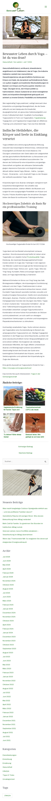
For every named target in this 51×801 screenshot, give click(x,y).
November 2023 (9, 641)
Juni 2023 (7, 661)
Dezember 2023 (9, 637)
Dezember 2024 (9, 613)
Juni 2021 (7, 740)
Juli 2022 (6, 693)
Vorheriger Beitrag (25, 447)
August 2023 (8, 653)
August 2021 (8, 732)
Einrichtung (7, 759)
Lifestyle (6, 771)
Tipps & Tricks (8, 775)
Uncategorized (9, 779)
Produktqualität (33, 257)
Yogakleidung (40, 118)
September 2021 (9, 728)
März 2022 (7, 708)
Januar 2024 (8, 633)
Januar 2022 (8, 717)
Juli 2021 (6, 736)
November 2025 (9, 581)
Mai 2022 (6, 701)
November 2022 (9, 681)
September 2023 (9, 649)
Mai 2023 (6, 665)
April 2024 (7, 625)
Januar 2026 (8, 577)
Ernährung (7, 763)
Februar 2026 (8, 573)
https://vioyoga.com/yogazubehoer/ (17, 368)
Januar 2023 (8, 677)
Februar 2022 (8, 712)
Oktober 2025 (8, 585)
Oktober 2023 (8, 645)
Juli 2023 (6, 657)
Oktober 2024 (8, 621)
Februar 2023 (8, 673)
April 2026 (7, 569)
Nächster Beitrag (25, 453)
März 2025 (7, 601)
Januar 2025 (8, 609)
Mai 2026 (6, 565)
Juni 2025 (7, 597)
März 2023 (7, 669)
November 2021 (9, 724)
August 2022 (8, 688)
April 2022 (7, 704)
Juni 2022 (7, 697)
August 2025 (8, 589)
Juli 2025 (6, 593)
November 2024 (9, 617)
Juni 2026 (7, 561)
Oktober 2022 (8, 684)
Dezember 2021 (9, 721)
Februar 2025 (8, 605)
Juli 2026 (6, 557)
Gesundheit (7, 62)
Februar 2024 (8, 629)
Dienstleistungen (9, 755)
